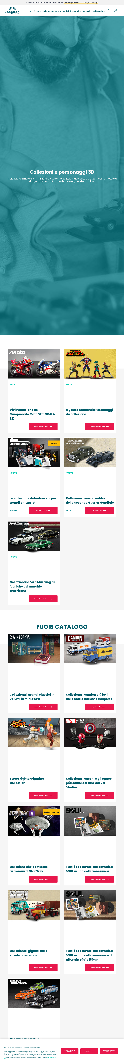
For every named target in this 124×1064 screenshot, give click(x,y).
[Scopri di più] (90, 477)
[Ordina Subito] (34, 477)
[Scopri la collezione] (34, 391)
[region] (62, 1051)
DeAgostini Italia (12, 10)
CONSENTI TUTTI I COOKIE (69, 1051)
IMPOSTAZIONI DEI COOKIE (109, 1051)
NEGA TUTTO (89, 1051)
